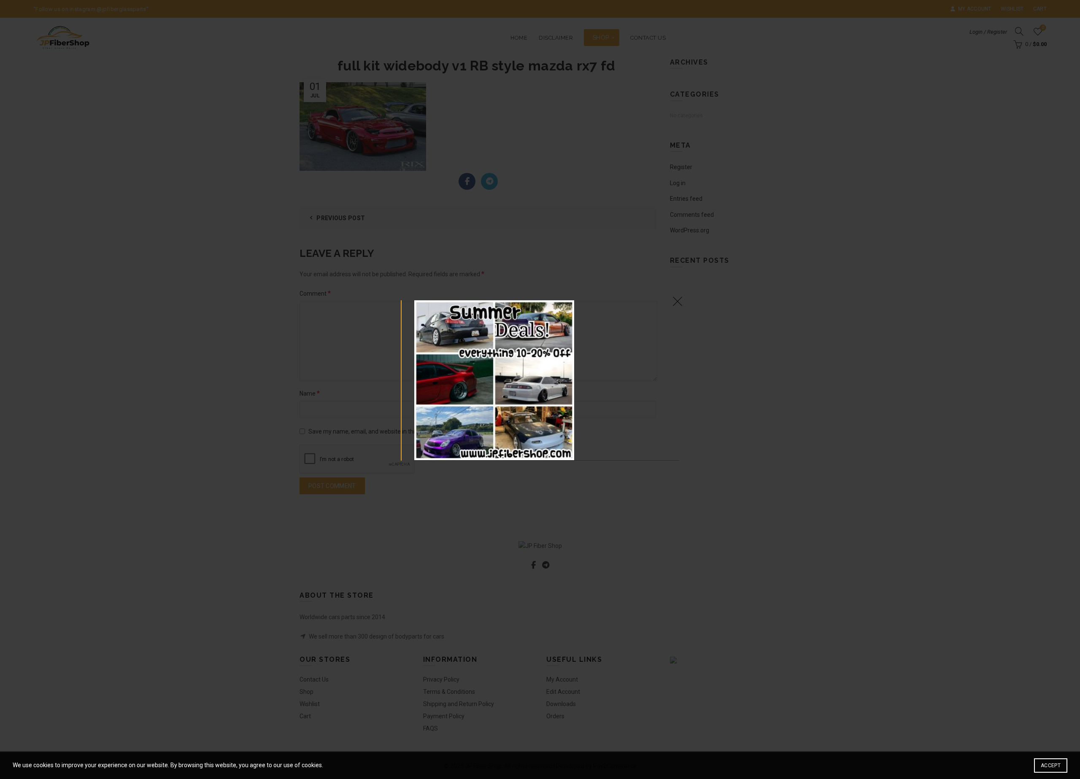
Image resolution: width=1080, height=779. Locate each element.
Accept (1051, 765)
